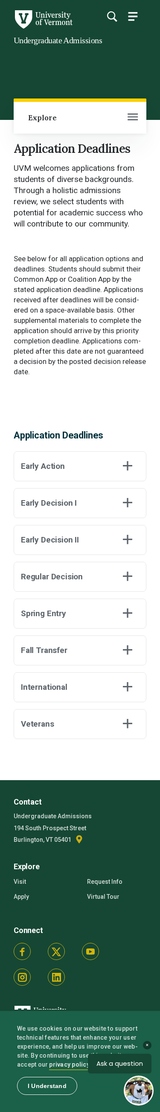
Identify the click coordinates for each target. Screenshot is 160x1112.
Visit (20, 881)
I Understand (47, 1085)
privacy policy (69, 1064)
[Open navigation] (132, 118)
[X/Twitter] (56, 951)
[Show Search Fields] (112, 16)
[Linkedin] (56, 977)
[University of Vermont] (43, 26)
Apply (21, 896)
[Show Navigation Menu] (132, 16)
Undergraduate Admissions (58, 40)
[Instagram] (22, 977)
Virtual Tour (103, 896)
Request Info (104, 881)
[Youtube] (90, 951)
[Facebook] (22, 951)
